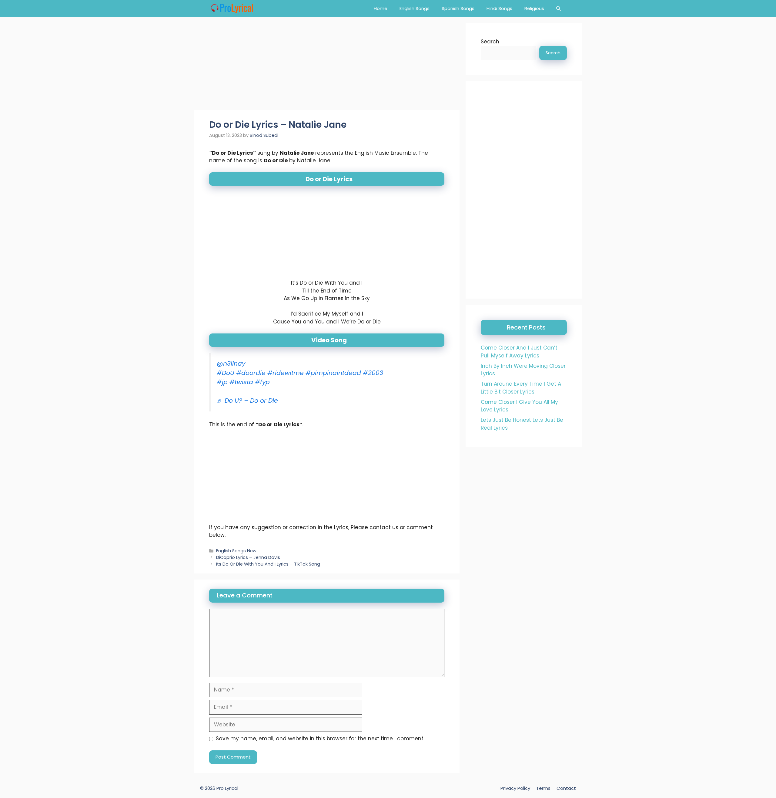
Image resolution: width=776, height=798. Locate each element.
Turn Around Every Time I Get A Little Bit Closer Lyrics (521, 387)
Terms (543, 788)
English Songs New (236, 551)
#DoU (225, 373)
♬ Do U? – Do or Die (247, 400)
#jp (222, 382)
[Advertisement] (327, 65)
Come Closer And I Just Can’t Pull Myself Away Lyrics (519, 351)
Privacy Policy (515, 788)
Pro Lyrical (227, 788)
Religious (534, 8)
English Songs (415, 8)
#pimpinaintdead (333, 373)
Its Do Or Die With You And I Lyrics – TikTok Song (268, 564)
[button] (558, 8)
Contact (566, 788)
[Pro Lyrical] (231, 8)
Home (380, 8)
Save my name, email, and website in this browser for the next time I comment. (320, 738)
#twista (241, 382)
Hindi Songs (499, 8)
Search (490, 41)
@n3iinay (231, 363)
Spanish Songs (458, 8)
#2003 (373, 373)
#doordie (251, 373)
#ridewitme (285, 373)
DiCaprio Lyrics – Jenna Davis (248, 557)
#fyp (262, 382)
